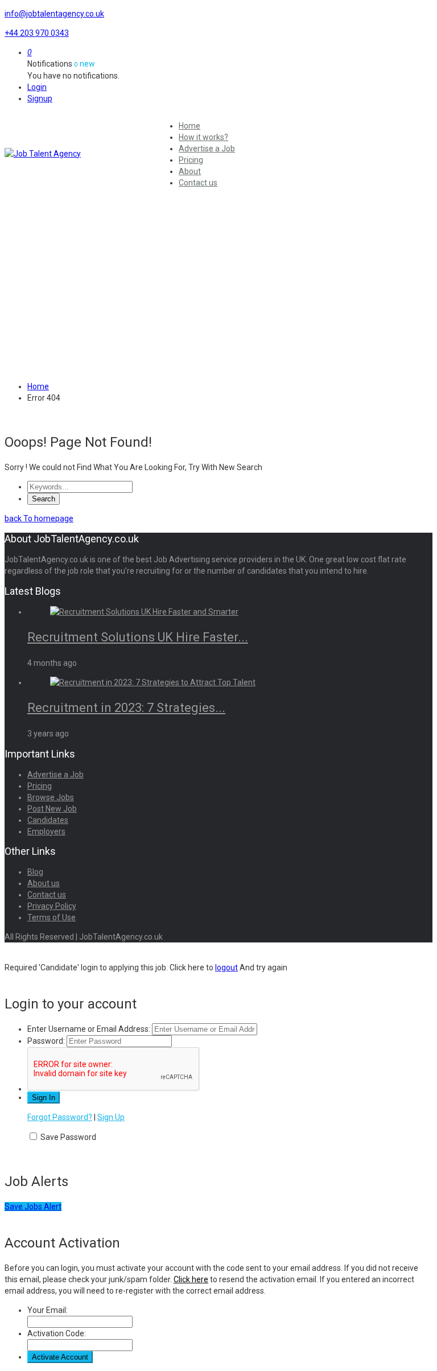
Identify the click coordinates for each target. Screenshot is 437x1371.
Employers (46, 831)
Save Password (68, 1137)
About (190, 171)
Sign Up (111, 1117)
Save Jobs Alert (33, 1206)
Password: (46, 1040)
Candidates (47, 820)
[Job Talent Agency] (79, 153)
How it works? (203, 137)
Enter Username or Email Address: (88, 1029)
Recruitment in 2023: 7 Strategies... (126, 708)
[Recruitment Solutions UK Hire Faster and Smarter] (144, 611)
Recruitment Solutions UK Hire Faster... (137, 637)
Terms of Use (51, 917)
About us (43, 883)
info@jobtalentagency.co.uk (54, 13)
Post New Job (52, 808)
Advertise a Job (207, 148)
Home (189, 125)
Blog (35, 871)
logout (226, 967)
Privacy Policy (51, 906)
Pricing (191, 159)
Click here (191, 1279)
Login (37, 87)
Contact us (198, 182)
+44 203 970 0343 (37, 33)
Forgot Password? (59, 1117)
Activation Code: (56, 1333)
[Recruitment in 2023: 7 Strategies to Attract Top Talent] (152, 682)
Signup (39, 98)
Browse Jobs (50, 797)
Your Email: (47, 1310)
